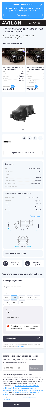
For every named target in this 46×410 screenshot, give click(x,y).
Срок (5, 293)
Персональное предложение (23, 153)
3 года (6, 302)
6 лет (22, 297)
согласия (21, 346)
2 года (14, 302)
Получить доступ (23, 15)
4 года (37, 297)
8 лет (6, 297)
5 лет (29, 297)
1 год (22, 302)
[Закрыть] (41, 5)
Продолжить (11, 339)
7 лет (14, 297)
